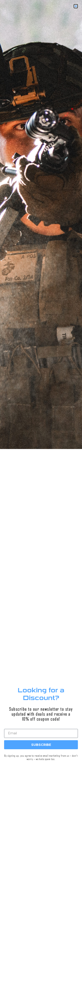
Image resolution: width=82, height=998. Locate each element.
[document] (41, 499)
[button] (75, 6)
